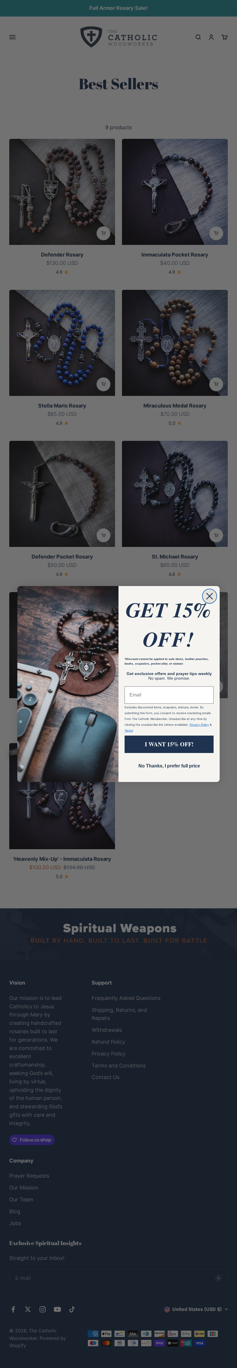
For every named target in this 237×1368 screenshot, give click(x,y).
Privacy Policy (199, 724)
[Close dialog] (209, 596)
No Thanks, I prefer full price (169, 765)
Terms (129, 730)
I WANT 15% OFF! (169, 744)
